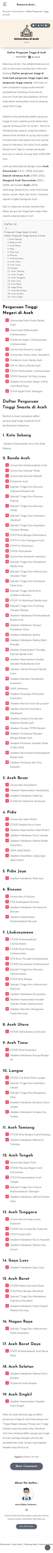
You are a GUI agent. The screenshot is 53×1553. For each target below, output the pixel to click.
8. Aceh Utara (13, 261)
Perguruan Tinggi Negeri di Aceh (20, 232)
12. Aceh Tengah (15, 274)
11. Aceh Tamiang (15, 271)
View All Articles (26, 1526)
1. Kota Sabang (14, 239)
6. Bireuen (12, 255)
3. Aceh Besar (14, 245)
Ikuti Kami (17, 1544)
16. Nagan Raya (14, 287)
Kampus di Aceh (31, 1456)
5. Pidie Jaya (13, 252)
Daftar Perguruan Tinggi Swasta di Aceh (24, 235)
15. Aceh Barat (14, 284)
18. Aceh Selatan (15, 293)
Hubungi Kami (46, 1544)
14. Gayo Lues (14, 281)
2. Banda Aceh (14, 242)
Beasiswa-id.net (25, 5)
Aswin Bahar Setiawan (25, 1505)
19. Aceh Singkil (15, 297)
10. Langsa (12, 268)
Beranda (6, 11)
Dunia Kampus (18, 11)
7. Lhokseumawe (15, 258)
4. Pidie (10, 249)
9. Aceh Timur (14, 265)
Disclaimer (5, 1544)
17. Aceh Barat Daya (17, 290)
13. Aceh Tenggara (16, 277)
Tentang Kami (30, 1544)
